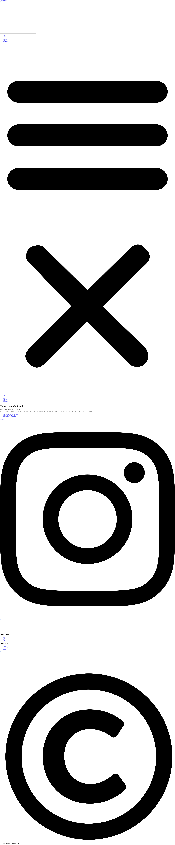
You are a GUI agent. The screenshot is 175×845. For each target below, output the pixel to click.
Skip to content (3, 0)
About (4, 36)
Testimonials (5, 41)
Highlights (5, 39)
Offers (4, 37)
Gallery (4, 40)
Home (4, 35)
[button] (87, 219)
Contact (4, 42)
